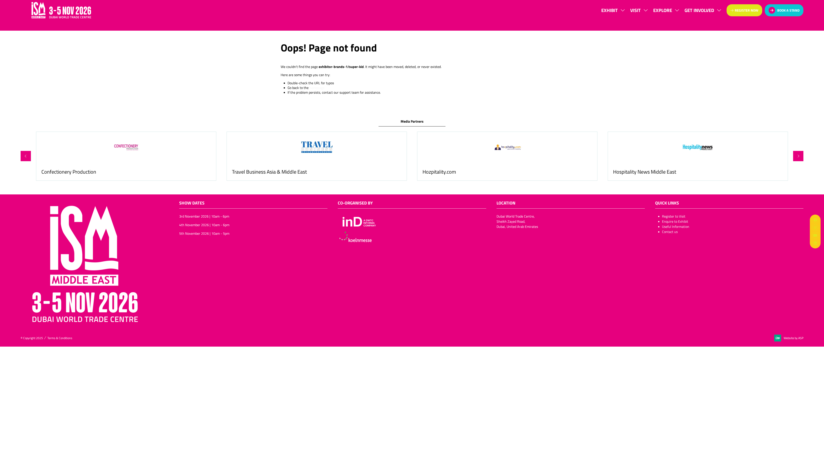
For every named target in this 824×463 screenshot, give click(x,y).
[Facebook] (815, 220)
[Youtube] (815, 235)
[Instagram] (815, 227)
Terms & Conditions (59, 338)
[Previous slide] (26, 156)
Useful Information (675, 226)
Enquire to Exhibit (675, 221)
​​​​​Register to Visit (673, 216)
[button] (744, 10)
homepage (316, 87)
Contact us (670, 231)
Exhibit (609, 10)
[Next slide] (798, 156)
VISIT (635, 10)
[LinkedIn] (815, 243)
